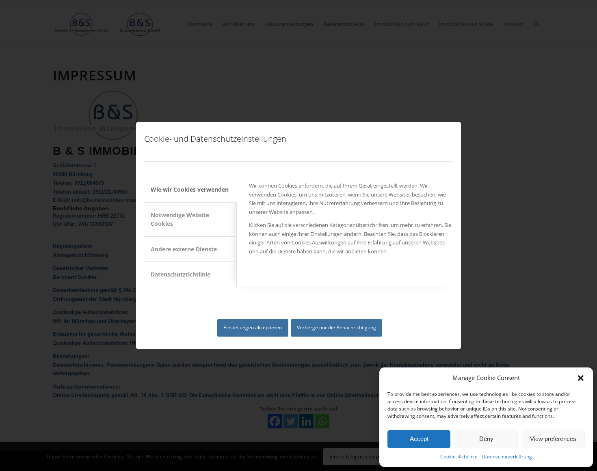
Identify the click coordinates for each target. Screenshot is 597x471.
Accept (419, 438)
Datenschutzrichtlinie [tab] (180, 274)
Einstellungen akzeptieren (252, 327)
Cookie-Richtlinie (459, 456)
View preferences (553, 438)
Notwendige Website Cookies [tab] (180, 219)
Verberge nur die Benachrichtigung (336, 327)
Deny (486, 438)
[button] (581, 378)
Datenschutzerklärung (507, 456)
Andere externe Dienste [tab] (184, 249)
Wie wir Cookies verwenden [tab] (190, 189)
